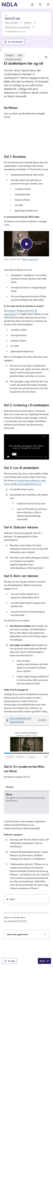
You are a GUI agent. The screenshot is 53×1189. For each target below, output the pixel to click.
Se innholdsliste (15, 42)
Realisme (28, 22)
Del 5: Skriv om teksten (21, 576)
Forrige (11, 961)
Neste (42, 961)
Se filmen (11, 108)
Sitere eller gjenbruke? (17, 934)
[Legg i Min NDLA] (46, 57)
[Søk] (40, 4)
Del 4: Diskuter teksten (21, 527)
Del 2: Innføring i (26, 405)
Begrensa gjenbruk (30, 259)
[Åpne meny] (48, 4)
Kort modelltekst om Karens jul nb (20, 720)
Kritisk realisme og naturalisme (17, 27)
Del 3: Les (21, 468)
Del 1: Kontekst (15, 157)
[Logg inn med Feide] (32, 4)
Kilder (12, 899)
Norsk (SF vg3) (12, 18)
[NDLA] (10, 4)
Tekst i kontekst (11, 22)
